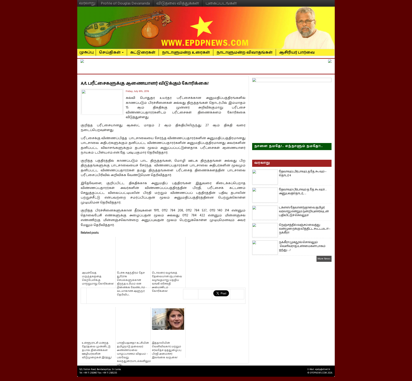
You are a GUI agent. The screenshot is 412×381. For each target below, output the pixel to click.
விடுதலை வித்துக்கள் (177, 3)
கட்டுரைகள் (142, 52)
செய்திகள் (110, 52)
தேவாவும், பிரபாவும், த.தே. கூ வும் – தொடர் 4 (302, 173)
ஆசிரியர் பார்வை (297, 52)
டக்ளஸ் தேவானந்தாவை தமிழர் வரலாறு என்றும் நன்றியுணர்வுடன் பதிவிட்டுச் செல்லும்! (304, 211)
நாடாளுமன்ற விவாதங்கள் (245, 52)
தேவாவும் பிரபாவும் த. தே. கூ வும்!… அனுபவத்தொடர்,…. (303, 191)
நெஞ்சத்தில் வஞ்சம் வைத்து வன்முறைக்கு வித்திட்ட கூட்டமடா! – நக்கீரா (304, 229)
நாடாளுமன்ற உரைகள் (186, 52)
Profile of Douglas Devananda (125, 3)
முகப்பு (86, 50)
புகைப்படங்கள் (221, 3)
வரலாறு (87, 1)
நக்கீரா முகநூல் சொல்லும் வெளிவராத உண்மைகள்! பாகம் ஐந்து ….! (302, 246)
